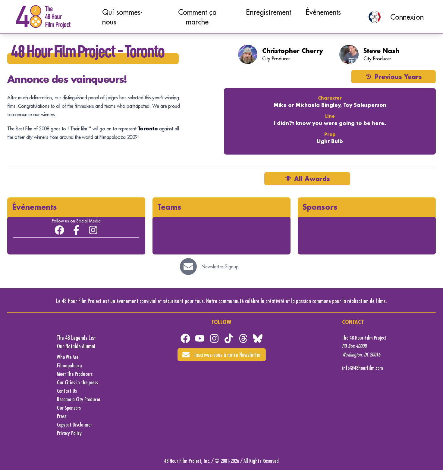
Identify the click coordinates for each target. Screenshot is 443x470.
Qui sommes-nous (122, 17)
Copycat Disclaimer (74, 424)
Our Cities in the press (77, 382)
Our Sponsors (69, 407)
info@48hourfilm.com (362, 368)
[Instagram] (93, 230)
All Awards (312, 179)
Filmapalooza (69, 365)
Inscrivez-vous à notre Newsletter (227, 354)
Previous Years (398, 77)
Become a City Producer (78, 399)
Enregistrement (268, 12)
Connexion (407, 16)
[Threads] (243, 338)
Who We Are (67, 357)
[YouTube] (200, 338)
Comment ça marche (197, 17)
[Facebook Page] (76, 230)
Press (61, 416)
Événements (323, 12)
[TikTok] (229, 338)
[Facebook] (185, 338)
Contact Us (67, 391)
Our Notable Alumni (76, 346)
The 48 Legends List (76, 337)
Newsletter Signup (220, 267)
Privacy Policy (69, 433)
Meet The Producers (75, 374)
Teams (169, 207)
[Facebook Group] (59, 230)
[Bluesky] (257, 338)
